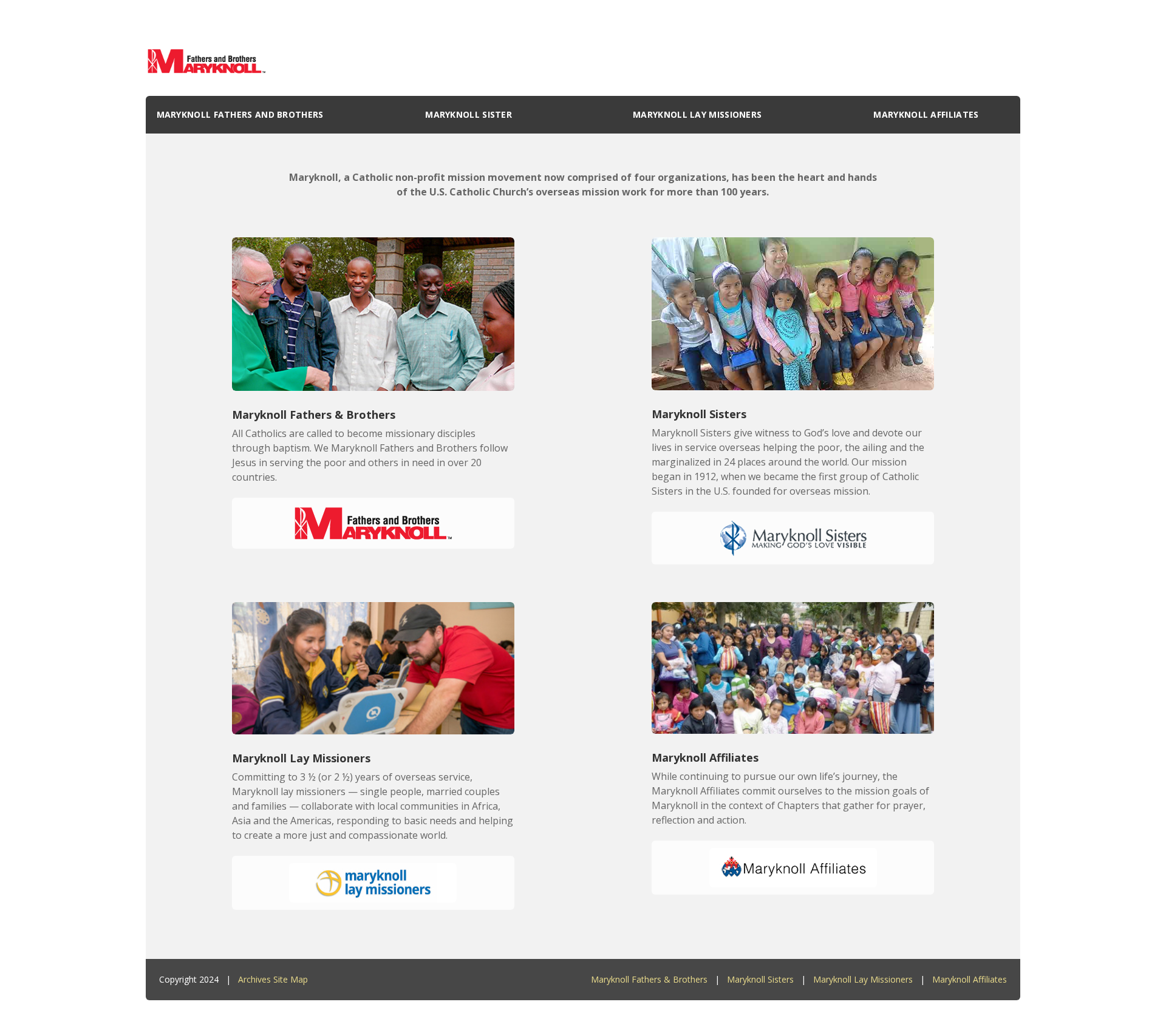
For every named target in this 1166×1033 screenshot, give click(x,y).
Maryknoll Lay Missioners (863, 979)
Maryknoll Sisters (760, 979)
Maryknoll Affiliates (969, 979)
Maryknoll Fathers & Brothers (649, 979)
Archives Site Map (273, 979)
